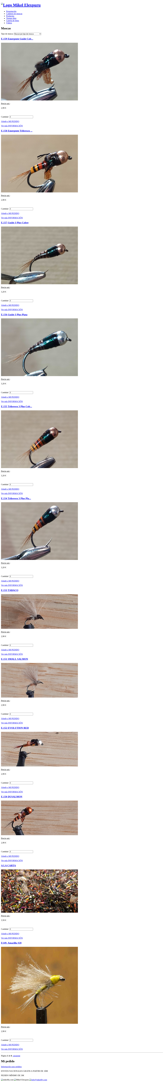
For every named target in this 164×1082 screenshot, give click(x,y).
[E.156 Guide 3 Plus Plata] (39, 375)
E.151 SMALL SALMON (14, 659)
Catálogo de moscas (14, 14)
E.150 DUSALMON (11, 796)
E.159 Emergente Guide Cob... (17, 38)
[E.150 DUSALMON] (39, 834)
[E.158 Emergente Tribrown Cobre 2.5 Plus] (39, 192)
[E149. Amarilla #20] (39, 1023)
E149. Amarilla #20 (11, 943)
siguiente (16, 1056)
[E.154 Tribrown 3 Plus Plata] (39, 559)
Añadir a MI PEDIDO (10, 121)
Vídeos (9, 23)
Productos (10, 16)
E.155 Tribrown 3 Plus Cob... (16, 406)
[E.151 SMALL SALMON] (39, 697)
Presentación (11, 11)
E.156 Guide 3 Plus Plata (14, 314)
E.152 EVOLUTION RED (15, 728)
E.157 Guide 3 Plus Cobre (14, 222)
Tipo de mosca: (7, 34)
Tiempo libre (11, 18)
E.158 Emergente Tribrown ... (16, 130)
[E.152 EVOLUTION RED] (39, 766)
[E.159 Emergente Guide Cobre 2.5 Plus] (39, 100)
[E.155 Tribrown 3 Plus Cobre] (39, 467)
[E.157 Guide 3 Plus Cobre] (39, 283)
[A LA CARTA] (39, 912)
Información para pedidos (11, 1067)
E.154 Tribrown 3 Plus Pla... (16, 498)
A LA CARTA (8, 865)
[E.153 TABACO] (39, 628)
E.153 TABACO (9, 590)
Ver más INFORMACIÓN (12, 126)
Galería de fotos (12, 20)
